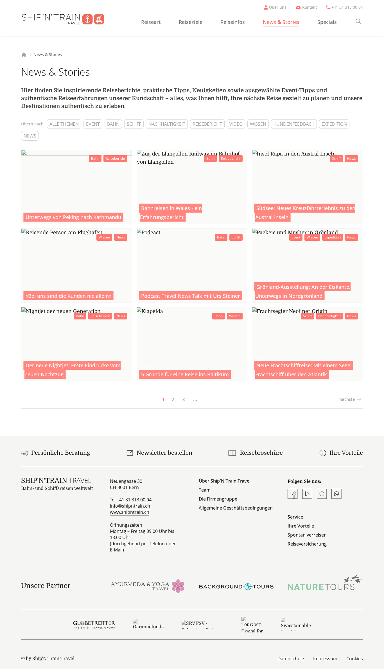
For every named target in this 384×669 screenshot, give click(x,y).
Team (205, 490)
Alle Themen (64, 124)
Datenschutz (290, 659)
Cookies (354, 659)
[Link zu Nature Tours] (325, 582)
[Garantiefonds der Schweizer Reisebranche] (148, 624)
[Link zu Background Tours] (236, 586)
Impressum (325, 659)
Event (93, 124)
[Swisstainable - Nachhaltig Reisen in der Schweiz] (296, 624)
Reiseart (151, 22)
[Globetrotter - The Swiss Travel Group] (94, 624)
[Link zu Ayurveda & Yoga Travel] (147, 586)
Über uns (277, 7)
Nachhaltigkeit (166, 124)
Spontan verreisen (307, 535)
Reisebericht (207, 124)
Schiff (134, 124)
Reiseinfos (232, 22)
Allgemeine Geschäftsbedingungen (236, 508)
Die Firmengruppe (218, 499)
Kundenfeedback (294, 124)
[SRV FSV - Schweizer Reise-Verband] (202, 624)
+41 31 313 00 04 (347, 7)
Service (295, 517)
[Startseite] (67, 18)
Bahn (113, 124)
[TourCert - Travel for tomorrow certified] (252, 624)
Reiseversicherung (307, 544)
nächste (347, 399)
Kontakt (309, 7)
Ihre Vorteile (301, 526)
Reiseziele (190, 22)
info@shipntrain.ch (130, 506)
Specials (327, 22)
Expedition (334, 124)
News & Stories (281, 22)
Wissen (258, 124)
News (30, 136)
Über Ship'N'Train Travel (224, 481)
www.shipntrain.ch (129, 512)
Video (236, 124)
